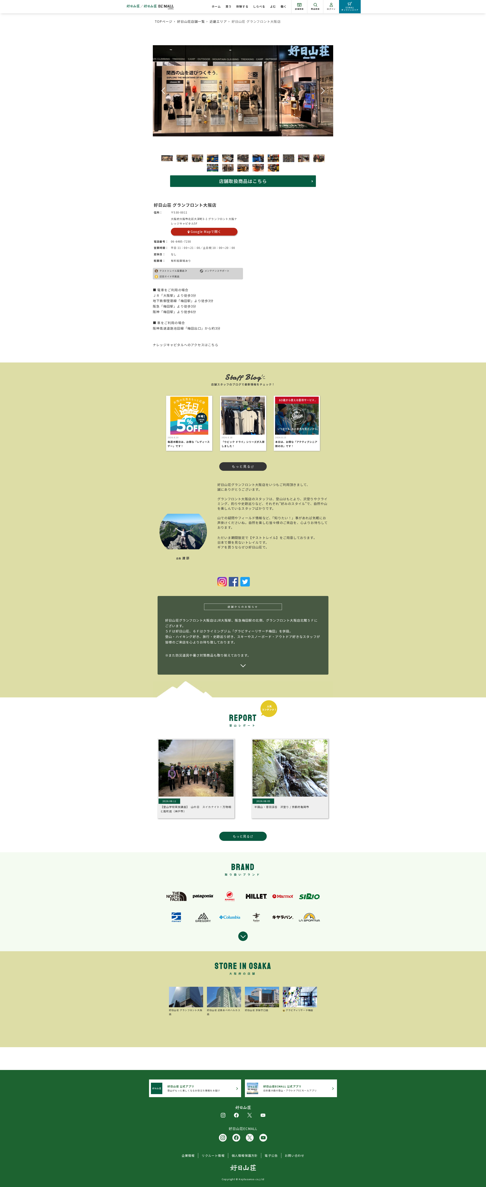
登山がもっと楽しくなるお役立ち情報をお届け (193, 1088)
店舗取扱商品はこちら (243, 181)
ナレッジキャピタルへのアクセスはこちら (185, 344)
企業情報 (188, 1155)
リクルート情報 (213, 1155)
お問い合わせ (294, 1155)
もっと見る (241, 466)
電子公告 (271, 1155)
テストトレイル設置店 (172, 270)
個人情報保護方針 (245, 1155)
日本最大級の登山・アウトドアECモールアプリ (290, 1088)
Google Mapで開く (206, 231)
